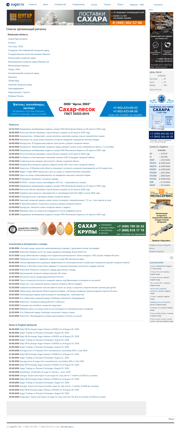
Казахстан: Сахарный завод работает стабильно (42, 302)
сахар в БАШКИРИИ (157, 266)
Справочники (79, 4)
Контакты (158, 5)
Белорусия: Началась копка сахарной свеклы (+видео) (45, 207)
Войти (151, 10)
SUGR (152, 160)
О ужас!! (153, 296)
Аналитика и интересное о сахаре (28, 244)
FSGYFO (153, 163)
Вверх (171, 419)
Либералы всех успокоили (159, 302)
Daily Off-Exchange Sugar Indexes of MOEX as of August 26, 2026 (49, 329)
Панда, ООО (14, 69)
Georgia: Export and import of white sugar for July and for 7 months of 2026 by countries (59, 386)
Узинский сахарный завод (20, 84)
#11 (151, 153)
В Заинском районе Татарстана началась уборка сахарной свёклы (50, 204)
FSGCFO (153, 166)
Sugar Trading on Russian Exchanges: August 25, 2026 (44, 340)
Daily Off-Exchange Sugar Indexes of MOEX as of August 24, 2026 (49, 343)
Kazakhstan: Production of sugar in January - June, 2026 (45, 372)
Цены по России (155, 89)
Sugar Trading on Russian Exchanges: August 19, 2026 (44, 382)
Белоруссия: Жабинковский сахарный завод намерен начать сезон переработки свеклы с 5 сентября (67, 147)
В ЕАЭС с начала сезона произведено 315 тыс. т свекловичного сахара (53, 182)
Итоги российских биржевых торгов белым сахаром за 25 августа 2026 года (55, 154)
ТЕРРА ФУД (13, 81)
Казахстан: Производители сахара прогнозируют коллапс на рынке (51, 316)
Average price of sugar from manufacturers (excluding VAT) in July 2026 (52, 361)
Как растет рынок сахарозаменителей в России (41, 277)
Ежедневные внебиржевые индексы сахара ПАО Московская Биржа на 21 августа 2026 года (62, 214)
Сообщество (60, 4)
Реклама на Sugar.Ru (156, 251)
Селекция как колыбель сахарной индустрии (40, 305)
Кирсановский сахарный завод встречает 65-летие (43, 273)
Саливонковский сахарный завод (23, 73)
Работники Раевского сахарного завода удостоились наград (47, 270)
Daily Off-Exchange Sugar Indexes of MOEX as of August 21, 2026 (49, 354)
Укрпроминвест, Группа (19, 92)
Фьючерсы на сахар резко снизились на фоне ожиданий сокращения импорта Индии (59, 139)
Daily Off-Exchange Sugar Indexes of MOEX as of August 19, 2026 (49, 379)
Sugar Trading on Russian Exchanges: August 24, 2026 (44, 347)
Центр (152, 82)
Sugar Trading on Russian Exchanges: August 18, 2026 (44, 393)
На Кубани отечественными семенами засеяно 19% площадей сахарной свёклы (57, 157)
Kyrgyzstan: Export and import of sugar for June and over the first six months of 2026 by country (63, 397)
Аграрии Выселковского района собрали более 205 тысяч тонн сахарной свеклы (57, 164)
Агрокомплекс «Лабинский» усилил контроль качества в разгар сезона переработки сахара (62, 136)
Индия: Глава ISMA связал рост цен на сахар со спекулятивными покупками (55, 172)
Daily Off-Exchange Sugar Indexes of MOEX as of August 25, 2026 (49, 336)
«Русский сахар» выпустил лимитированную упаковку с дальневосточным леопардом (59, 248)
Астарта (12, 43)
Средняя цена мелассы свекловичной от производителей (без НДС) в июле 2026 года (60, 193)
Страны (107, 4)
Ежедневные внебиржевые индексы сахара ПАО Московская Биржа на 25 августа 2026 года (62, 150)
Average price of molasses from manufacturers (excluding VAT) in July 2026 (53, 350)
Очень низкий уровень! (158, 313)
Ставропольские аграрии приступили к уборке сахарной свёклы (49, 161)
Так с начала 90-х (156, 283)
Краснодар (153, 79)
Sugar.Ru (13, 427)
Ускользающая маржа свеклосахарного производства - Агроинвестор (52, 294)
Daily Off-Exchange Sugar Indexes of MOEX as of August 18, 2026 (49, 390)
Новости (32, 4)
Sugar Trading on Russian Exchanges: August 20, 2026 (44, 368)
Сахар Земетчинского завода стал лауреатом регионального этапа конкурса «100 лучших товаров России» (69, 255)
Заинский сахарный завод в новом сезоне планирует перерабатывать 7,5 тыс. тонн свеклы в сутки (65, 200)
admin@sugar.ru (67, 427)
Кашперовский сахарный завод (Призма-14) (28, 62)
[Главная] (15, 5)
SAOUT (152, 185)
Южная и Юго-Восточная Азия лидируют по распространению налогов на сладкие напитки (62, 266)
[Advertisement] (76, 408)
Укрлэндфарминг (16, 88)
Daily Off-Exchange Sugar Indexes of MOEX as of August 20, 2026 (49, 365)
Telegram (134, 5)
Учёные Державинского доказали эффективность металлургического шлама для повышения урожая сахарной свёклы (75, 262)
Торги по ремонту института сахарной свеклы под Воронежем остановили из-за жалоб (60, 280)
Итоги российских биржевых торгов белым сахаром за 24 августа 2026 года (55, 189)
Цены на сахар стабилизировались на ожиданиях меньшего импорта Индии (55, 175)
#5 (150, 157)
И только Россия (156, 272)
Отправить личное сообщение (160, 245)
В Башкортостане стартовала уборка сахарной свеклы (45, 197)
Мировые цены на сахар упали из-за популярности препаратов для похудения (56, 309)
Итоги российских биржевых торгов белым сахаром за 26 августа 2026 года (55, 132)
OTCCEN (153, 175)
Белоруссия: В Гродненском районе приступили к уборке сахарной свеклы (54, 143)
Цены (45, 4)
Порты (120, 4)
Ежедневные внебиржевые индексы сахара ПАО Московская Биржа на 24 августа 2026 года (62, 186)
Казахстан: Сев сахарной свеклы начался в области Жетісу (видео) (51, 284)
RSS (142, 5)
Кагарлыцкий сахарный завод (22, 58)
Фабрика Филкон (16, 96)
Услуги (94, 5)
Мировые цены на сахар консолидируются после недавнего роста (50, 211)
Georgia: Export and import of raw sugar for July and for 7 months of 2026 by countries (58, 375)
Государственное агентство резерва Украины (29, 54)
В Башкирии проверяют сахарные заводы (39, 179)
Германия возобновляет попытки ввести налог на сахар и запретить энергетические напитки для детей (68, 287)
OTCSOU (153, 172)
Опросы (152, 248)
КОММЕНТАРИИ (156, 263)
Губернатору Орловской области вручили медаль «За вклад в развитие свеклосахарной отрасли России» (69, 291)
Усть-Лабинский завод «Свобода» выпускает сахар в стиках (47, 312)
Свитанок (12, 77)
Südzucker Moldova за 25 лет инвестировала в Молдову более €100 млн (53, 252)
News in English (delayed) (23, 325)
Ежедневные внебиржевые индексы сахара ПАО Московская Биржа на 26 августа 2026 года (62, 129)
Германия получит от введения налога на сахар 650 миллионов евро (52, 259)
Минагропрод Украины (18, 65)
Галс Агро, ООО (15, 46)
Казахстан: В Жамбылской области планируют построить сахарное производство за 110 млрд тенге (66, 168)
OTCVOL (153, 179)
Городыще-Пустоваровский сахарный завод (28, 50)
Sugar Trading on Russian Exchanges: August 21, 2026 (44, 358)
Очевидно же (155, 308)
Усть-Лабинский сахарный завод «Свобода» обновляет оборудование (52, 298)
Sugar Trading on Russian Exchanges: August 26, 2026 (44, 333)
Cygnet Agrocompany (17, 39)
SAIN (151, 182)
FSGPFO (153, 169)
